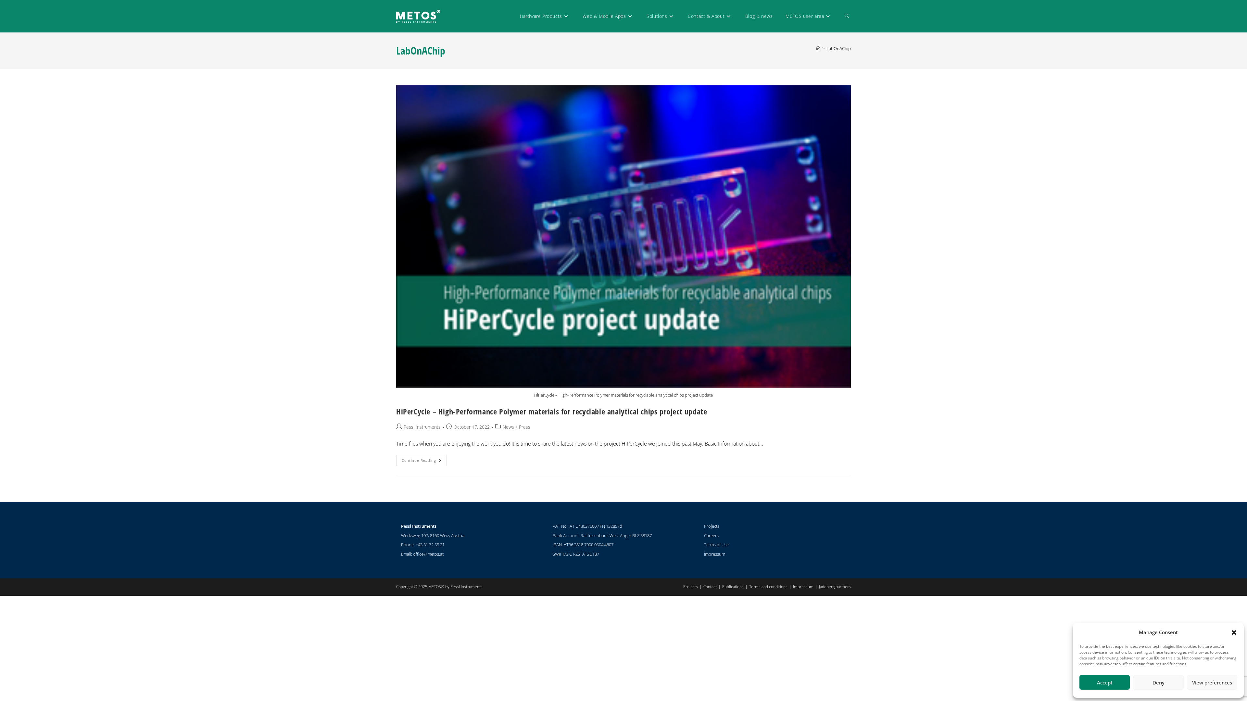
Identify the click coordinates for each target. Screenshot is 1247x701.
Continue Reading (424, 459)
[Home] (818, 48)
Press (524, 427)
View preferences (1212, 682)
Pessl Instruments (422, 427)
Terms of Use (716, 544)
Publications (733, 586)
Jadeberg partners (835, 586)
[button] (1234, 632)
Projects (711, 526)
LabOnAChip (838, 48)
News (508, 427)
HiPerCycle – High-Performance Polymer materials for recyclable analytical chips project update (551, 411)
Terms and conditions (768, 586)
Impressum (714, 554)
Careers (711, 535)
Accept (1105, 682)
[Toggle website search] (847, 16)
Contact (710, 586)
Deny (1159, 682)
